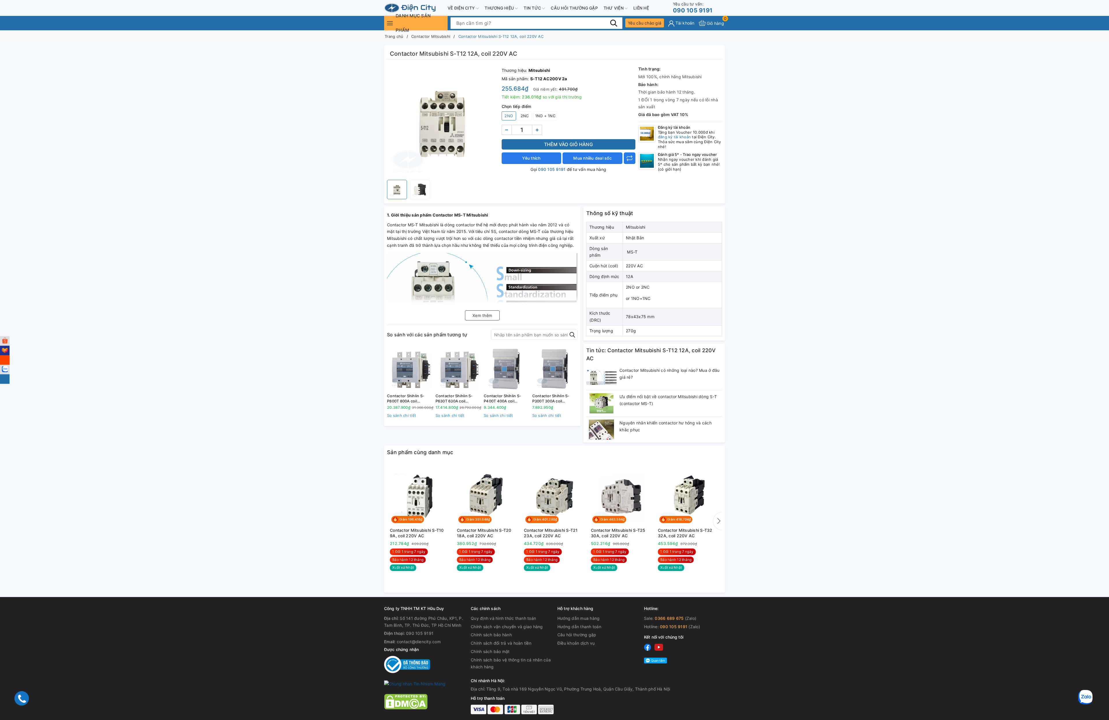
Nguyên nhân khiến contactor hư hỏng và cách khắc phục (665, 426)
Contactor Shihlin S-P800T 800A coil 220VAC (405, 398)
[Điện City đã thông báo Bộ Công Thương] (407, 663)
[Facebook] (647, 647)
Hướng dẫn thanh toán (579, 626)
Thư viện (614, 7)
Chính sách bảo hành (491, 634)
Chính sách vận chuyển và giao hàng (507, 626)
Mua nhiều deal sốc (592, 158)
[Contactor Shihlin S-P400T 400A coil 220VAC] (506, 369)
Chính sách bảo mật (490, 651)
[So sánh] (629, 158)
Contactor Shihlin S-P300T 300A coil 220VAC (551, 398)
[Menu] (390, 22)
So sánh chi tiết (401, 415)
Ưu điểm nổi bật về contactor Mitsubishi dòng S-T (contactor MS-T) (668, 400)
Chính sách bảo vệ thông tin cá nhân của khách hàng (511, 663)
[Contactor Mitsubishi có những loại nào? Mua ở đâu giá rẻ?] (601, 377)
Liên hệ (641, 7)
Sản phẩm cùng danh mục (420, 452)
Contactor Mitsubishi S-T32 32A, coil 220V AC (685, 533)
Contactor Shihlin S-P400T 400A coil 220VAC (502, 398)
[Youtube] (658, 647)
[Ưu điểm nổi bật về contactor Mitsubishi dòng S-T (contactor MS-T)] (601, 403)
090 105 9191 (692, 7)
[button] (717, 521)
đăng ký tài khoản (674, 137)
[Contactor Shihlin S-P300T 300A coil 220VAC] (555, 369)
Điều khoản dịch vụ (576, 643)
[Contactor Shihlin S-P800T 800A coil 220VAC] (410, 369)
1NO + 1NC (545, 115)
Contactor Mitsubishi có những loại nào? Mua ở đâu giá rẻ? (669, 374)
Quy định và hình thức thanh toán (503, 618)
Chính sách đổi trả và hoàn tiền (501, 643)
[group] (443, 121)
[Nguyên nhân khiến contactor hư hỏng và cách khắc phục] (601, 429)
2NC (525, 115)
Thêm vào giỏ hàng (568, 144)
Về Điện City (462, 7)
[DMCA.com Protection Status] (405, 701)
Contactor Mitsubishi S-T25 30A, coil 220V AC (618, 533)
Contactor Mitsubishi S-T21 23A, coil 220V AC (551, 533)
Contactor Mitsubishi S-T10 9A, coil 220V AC (417, 533)
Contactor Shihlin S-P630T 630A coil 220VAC (454, 398)
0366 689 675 (669, 618)
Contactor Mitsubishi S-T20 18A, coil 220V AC (484, 533)
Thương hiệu (500, 7)
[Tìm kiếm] (613, 22)
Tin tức (533, 7)
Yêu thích (531, 158)
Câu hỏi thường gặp (574, 7)
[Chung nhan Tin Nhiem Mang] (414, 683)
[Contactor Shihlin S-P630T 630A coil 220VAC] (458, 369)
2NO (509, 115)
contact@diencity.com (419, 641)
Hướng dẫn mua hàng (578, 618)
